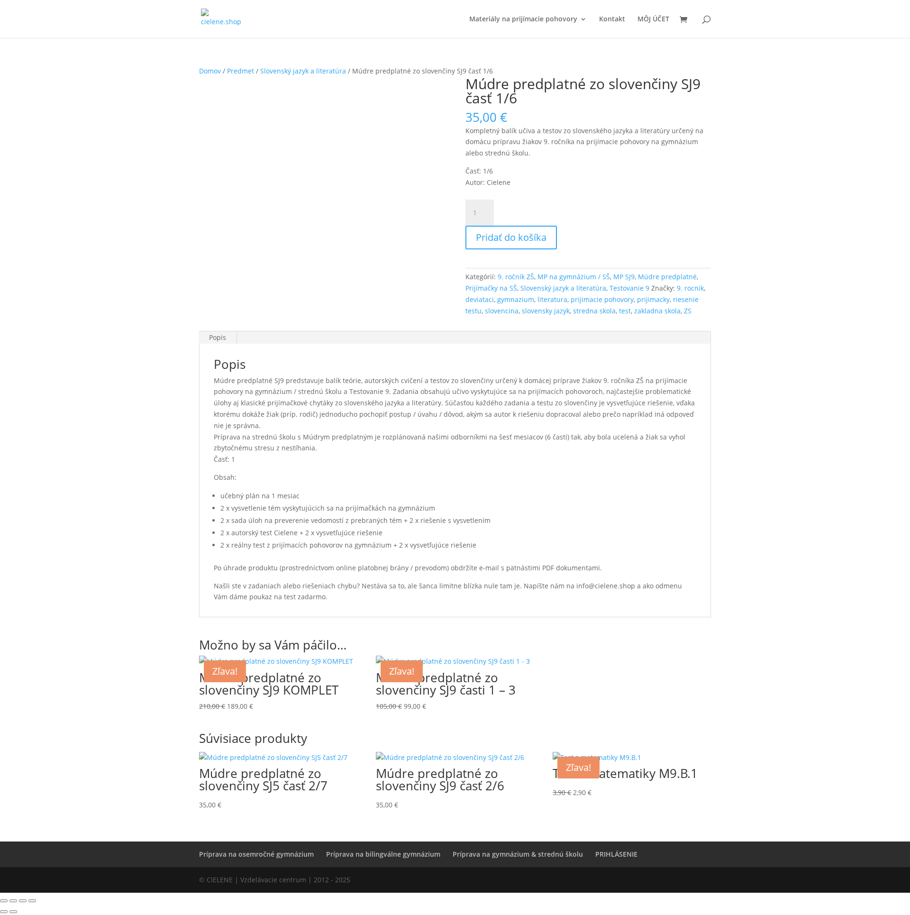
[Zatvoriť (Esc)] (32, 900)
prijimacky (653, 299)
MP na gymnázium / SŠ (573, 276)
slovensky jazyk (546, 310)
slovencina (502, 310)
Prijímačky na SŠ (491, 288)
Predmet (240, 70)
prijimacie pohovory (602, 299)
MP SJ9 (624, 276)
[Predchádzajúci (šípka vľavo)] (4, 911)
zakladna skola (657, 310)
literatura (552, 299)
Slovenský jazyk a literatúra (303, 70)
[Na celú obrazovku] (13, 900)
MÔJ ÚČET (653, 19)
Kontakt (612, 19)
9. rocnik (690, 288)
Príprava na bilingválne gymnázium (383, 854)
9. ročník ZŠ (516, 276)
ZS (688, 310)
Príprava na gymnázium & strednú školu (518, 854)
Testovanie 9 (629, 288)
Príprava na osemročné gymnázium (256, 854)
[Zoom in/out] (4, 900)
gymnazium (515, 299)
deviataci (479, 299)
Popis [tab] (217, 337)
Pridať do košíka (511, 237)
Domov (210, 70)
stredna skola (594, 310)
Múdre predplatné (667, 276)
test (625, 310)
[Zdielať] (23, 900)
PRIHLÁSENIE (616, 854)
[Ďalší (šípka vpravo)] (13, 911)
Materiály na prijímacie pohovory (523, 19)
